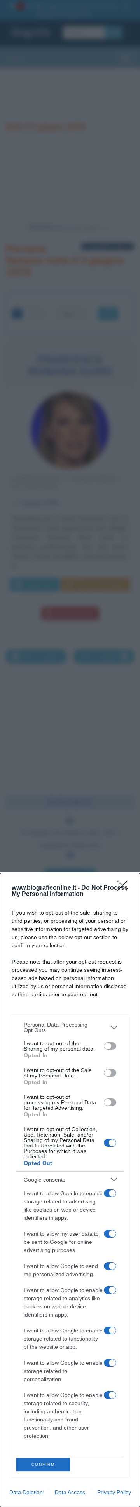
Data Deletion (26, 1492)
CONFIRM (43, 1464)
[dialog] (70, 1190)
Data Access (70, 1492)
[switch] (110, 1046)
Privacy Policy (114, 1492)
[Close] (124, 888)
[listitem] (70, 1027)
